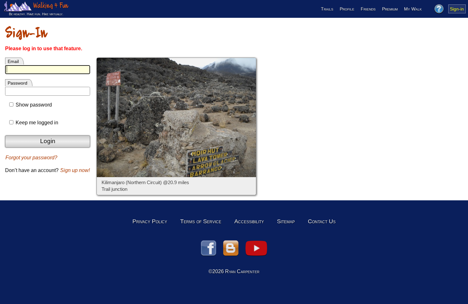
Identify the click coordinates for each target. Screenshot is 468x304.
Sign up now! (75, 170)
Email (13, 61)
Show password (33, 104)
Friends (368, 8)
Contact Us (322, 221)
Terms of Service (200, 221)
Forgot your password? (31, 157)
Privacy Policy (149, 221)
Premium (390, 8)
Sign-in (457, 8)
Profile (347, 8)
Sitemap (286, 221)
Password (17, 83)
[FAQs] (438, 9)
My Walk (413, 8)
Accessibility (249, 221)
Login (47, 141)
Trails (327, 8)
